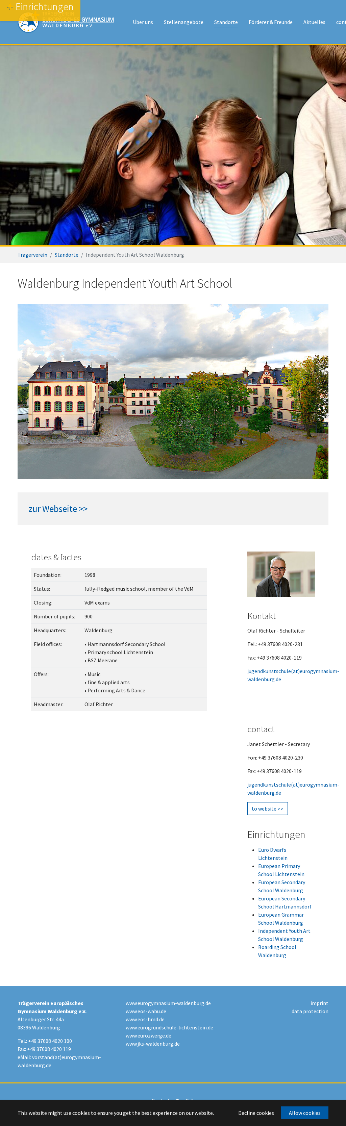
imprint (319, 1003)
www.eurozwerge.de (148, 1035)
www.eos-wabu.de (146, 1011)
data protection (310, 1011)
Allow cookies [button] (305, 1112)
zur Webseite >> (58, 508)
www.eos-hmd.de (145, 1019)
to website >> (267, 808)
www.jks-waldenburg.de (153, 1043)
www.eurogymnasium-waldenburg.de (168, 1003)
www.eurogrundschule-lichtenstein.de (169, 1027)
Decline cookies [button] (256, 1112)
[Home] (66, 22)
